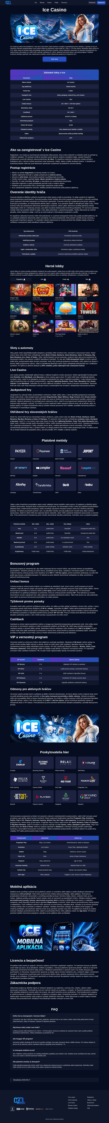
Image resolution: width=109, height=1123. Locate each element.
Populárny (19, 279)
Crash (64, 279)
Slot (87, 279)
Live (42, 279)
